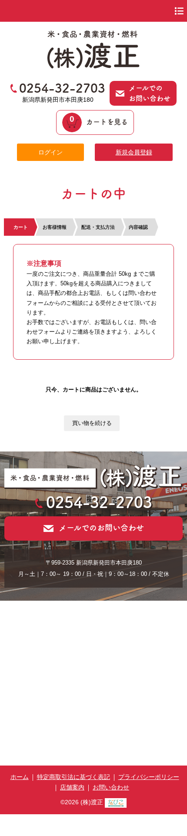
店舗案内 (72, 787)
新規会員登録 (134, 152)
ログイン (50, 152)
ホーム (19, 776)
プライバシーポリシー (148, 776)
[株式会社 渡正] (93, 66)
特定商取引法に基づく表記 (73, 776)
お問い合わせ (111, 787)
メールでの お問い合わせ (149, 93)
